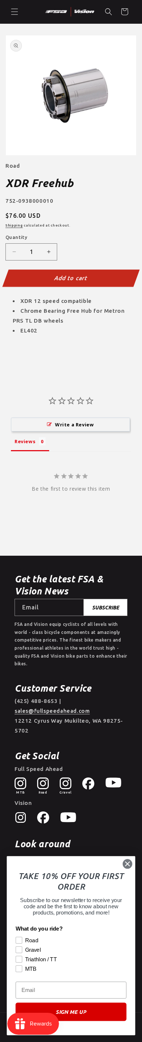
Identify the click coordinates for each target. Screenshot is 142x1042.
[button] (15, 12)
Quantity (16, 237)
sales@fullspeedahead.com (52, 711)
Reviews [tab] (25, 441)
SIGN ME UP (71, 1012)
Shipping (14, 225)
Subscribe (105, 608)
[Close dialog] (127, 864)
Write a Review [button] (74, 424)
